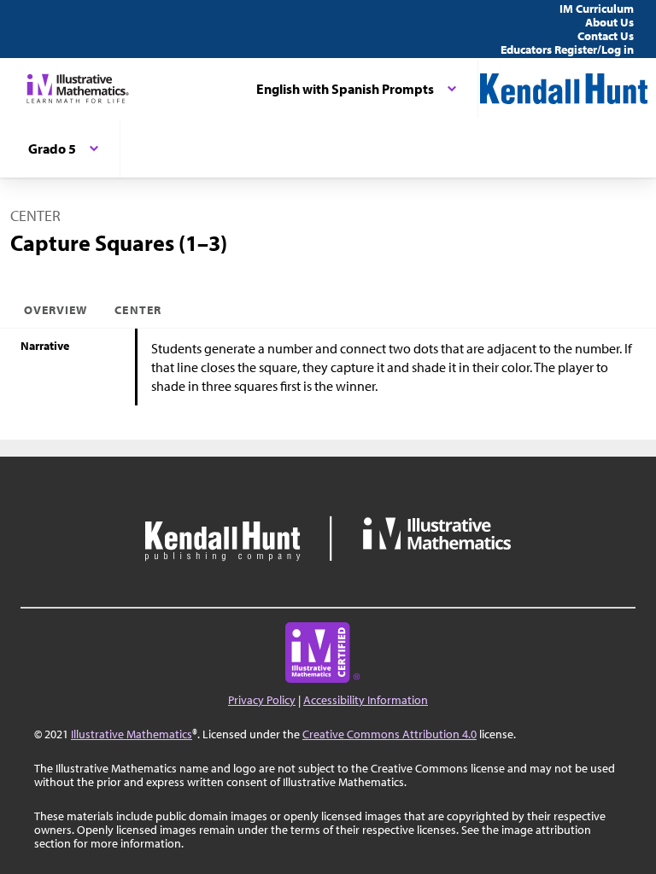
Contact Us (605, 36)
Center (137, 310)
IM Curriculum (596, 8)
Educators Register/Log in (567, 49)
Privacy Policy (262, 700)
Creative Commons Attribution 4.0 (389, 734)
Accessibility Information (365, 700)
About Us (609, 22)
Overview (55, 310)
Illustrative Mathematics (131, 734)
